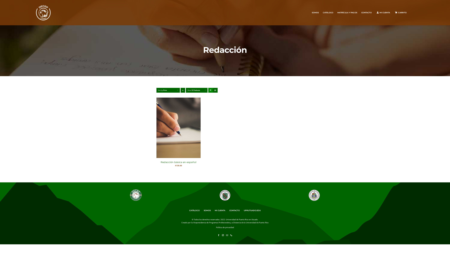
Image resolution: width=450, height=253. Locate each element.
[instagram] (223, 235)
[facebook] (219, 235)
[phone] (231, 235)
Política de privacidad (225, 227)
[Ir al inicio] (43, 12)
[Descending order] (183, 90)
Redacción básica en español (178, 162)
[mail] (227, 235)
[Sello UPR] (314, 190)
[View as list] (215, 90)
